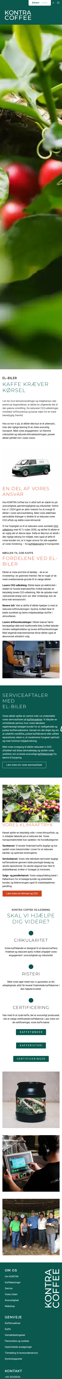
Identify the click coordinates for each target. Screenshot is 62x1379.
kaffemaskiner (34, 719)
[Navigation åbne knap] (58, 2)
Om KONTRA (12, 1276)
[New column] (52, 1288)
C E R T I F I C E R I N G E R (31, 1058)
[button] (53, 3)
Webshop (10, 1306)
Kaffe (8, 1329)
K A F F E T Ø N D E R (31, 1032)
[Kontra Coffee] (18, 15)
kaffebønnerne (36, 544)
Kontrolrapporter (13, 1358)
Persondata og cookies (17, 1341)
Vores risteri (11, 1294)
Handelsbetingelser (15, 1335)
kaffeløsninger (45, 754)
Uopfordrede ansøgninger (18, 1347)
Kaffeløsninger (12, 1282)
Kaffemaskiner (12, 1323)
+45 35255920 (12, 1377)
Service (8, 1288)
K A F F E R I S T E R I (31, 1045)
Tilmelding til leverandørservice (21, 1352)
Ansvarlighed (12, 1300)
